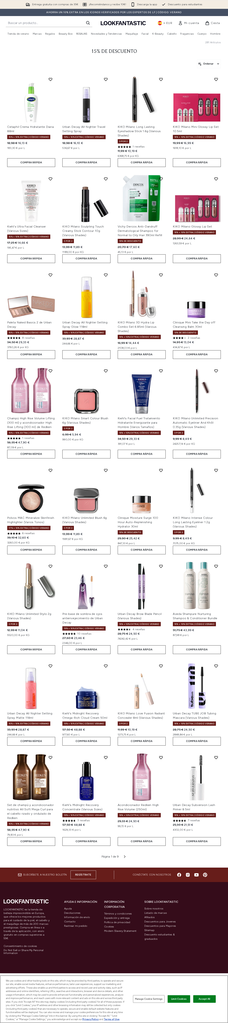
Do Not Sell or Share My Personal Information (23, 952)
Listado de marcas (155, 912)
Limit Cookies (179, 999)
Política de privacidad (117, 922)
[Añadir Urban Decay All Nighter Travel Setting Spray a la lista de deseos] (105, 79)
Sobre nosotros (153, 908)
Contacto (70, 921)
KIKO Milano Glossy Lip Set (192, 226)
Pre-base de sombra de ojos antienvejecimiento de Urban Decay (82, 618)
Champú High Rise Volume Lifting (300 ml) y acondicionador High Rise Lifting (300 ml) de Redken (31, 423)
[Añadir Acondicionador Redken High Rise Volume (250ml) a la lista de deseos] (161, 757)
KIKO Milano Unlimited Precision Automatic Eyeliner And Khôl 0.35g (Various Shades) (195, 423)
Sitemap (149, 930)
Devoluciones (72, 912)
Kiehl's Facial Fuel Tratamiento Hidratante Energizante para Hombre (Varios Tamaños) (139, 423)
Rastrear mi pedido (75, 925)
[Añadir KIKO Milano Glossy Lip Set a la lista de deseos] (216, 178)
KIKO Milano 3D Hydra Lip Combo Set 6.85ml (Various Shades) (137, 327)
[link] (189, 23)
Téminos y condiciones (118, 913)
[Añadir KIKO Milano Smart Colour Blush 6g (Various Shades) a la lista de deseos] (105, 370)
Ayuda (68, 908)
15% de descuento (114, 51)
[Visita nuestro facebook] (179, 874)
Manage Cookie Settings (149, 999)
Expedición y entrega (117, 918)
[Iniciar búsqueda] (88, 23)
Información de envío (77, 917)
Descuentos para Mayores (160, 925)
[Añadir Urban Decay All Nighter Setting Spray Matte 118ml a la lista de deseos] (50, 666)
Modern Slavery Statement (120, 931)
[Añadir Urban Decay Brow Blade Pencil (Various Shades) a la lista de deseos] (161, 566)
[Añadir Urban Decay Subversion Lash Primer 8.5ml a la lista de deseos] (216, 757)
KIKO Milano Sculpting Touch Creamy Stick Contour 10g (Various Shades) (83, 231)
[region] (114, 999)
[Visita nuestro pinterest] (205, 874)
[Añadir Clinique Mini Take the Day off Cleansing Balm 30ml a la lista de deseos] (216, 275)
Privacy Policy (90, 1019)
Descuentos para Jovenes (160, 921)
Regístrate (83, 874)
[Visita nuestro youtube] (196, 874)
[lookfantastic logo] (123, 23)
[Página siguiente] (125, 856)
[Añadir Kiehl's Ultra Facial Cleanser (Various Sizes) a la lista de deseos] (50, 178)
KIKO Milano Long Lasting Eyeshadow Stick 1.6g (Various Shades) (139, 131)
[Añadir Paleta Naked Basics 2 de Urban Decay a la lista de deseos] (50, 275)
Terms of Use (111, 1019)
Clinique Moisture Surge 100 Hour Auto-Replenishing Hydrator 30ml (138, 522)
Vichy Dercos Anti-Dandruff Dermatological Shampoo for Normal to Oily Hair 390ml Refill (140, 231)
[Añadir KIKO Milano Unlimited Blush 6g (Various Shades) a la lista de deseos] (105, 470)
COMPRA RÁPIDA (31, 162)
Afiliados (149, 917)
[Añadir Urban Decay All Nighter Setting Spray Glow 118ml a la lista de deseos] (105, 275)
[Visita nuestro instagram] (187, 874)
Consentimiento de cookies (20, 946)
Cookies (109, 926)
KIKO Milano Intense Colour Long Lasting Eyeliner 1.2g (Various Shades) (193, 522)
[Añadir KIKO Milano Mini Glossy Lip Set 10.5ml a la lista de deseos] (216, 79)
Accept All (204, 999)
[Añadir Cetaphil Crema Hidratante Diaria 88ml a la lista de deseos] (50, 79)
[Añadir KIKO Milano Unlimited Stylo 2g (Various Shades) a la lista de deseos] (50, 566)
